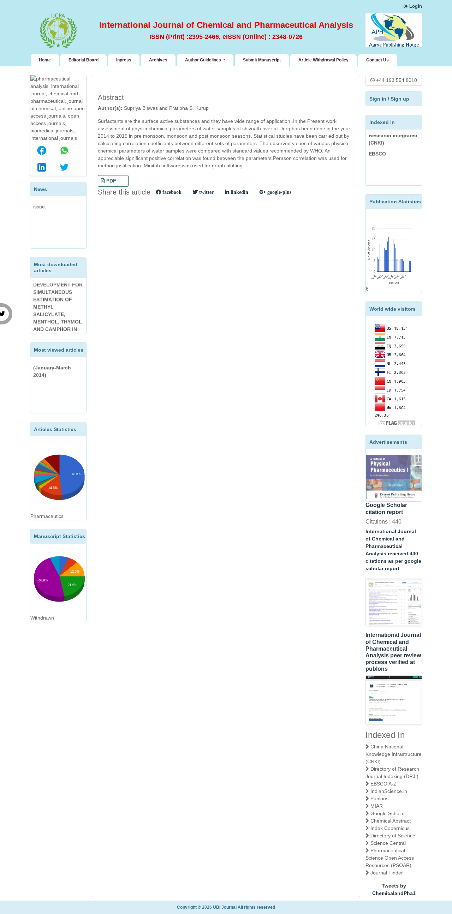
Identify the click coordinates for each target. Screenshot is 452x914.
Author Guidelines (203, 60)
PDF (110, 181)
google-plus (278, 192)
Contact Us (377, 60)
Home (46, 59)
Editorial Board (84, 60)
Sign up (400, 99)
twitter (206, 192)
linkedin (238, 192)
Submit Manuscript (262, 60)
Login (415, 6)
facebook (171, 192)
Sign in (377, 99)
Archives (158, 60)
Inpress (123, 60)
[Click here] (394, 602)
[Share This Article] (41, 150)
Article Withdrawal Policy (323, 60)
